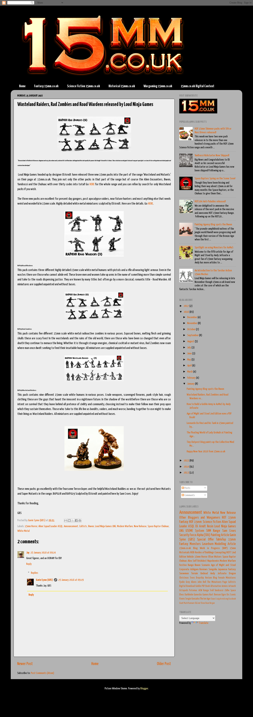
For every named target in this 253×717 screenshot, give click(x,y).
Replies (34, 572)
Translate (203, 623)
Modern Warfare (125, 526)
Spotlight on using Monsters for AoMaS (214, 247)
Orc (228, 594)
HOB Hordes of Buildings (202, 552)
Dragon (232, 573)
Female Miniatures (227, 577)
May (189, 359)
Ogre (223, 594)
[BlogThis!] (69, 520)
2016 (186, 312)
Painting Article (220, 535)
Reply (29, 564)
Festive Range (186, 565)
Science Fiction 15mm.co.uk (83, 86)
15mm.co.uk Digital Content (197, 86)
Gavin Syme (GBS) (44, 580)
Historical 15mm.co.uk (122, 86)
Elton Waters (215, 556)
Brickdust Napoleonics (208, 560)
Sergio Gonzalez (192, 598)
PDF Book (206, 586)
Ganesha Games (201, 594)
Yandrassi (219, 590)
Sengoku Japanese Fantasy (222, 569)
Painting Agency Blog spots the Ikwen (213, 224)
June (189, 353)
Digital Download (187, 586)
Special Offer (205, 539)
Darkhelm (189, 594)
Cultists (83, 526)
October (191, 329)
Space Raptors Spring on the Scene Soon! (215, 178)
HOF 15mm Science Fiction (205, 522)
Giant (181, 603)
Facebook (232, 599)
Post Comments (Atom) (42, 673)
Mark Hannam (189, 603)
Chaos (213, 599)
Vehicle (190, 556)
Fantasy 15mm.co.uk (46, 86)
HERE (91, 184)
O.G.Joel (197, 603)
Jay (27, 552)
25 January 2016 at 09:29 (71, 580)
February (191, 377)
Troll (212, 590)
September (193, 335)
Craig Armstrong (221, 599)
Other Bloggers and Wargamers (199, 517)
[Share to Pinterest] (80, 520)
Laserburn (207, 544)
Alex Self (192, 560)
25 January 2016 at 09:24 (43, 552)
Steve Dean (205, 603)
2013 (186, 472)
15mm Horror (31, 526)
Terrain (194, 573)
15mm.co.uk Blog (188, 548)
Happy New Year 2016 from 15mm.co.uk (206, 451)
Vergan (212, 603)
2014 (186, 466)
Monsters (195, 544)
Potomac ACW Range (199, 590)
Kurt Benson (215, 594)
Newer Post (25, 664)
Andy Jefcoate (218, 573)
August (191, 341)
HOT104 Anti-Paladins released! (210, 201)
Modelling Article (225, 544)
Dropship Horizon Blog (206, 577)
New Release (140, 526)
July (189, 347)
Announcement (71, 526)
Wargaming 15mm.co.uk (158, 86)
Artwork (232, 586)
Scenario (206, 565)
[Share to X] (73, 520)
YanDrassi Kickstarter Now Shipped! (212, 155)
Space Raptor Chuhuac (158, 526)
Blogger (144, 688)
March (190, 371)
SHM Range (213, 531)
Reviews (203, 569)
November (192, 323)
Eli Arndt (200, 526)
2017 (186, 306)
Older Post (164, 664)
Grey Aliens (191, 582)
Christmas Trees (187, 577)
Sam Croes (229, 531)
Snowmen (184, 573)
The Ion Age (205, 598)
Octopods (183, 590)
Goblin (198, 586)
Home (22, 86)
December (192, 317)
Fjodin (182, 582)
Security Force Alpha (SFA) (194, 535)
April (189, 365)
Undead (204, 573)
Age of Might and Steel (223, 565)
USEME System (195, 531)
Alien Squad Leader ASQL (50, 526)
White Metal (23, 531)
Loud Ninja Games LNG (105, 526)
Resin (210, 526)
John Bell (201, 582)
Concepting (220, 552)
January (191, 383)
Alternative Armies (219, 586)
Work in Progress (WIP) (214, 548)
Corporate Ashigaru (189, 569)
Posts (187, 488)
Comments (189, 495)
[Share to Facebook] (76, 520)
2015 (186, 460)
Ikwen (91, 526)
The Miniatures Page (217, 582)
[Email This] (66, 520)
